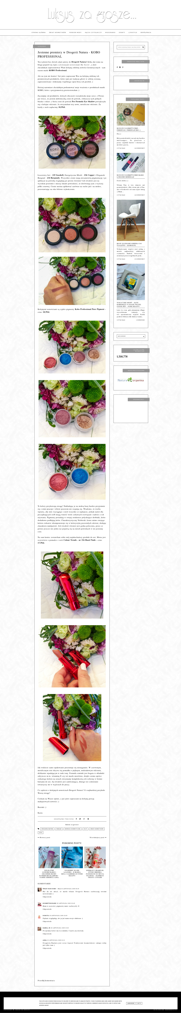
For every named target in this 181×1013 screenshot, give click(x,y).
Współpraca (146, 32)
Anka (45, 940)
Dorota (46, 915)
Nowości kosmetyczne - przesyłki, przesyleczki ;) (128, 129)
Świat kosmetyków (57, 32)
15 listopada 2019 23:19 (60, 928)
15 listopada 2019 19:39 (70, 888)
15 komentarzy (139, 259)
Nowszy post (44, 837)
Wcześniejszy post (97, 837)
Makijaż (58, 829)
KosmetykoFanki (49, 903)
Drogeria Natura (47, 829)
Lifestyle (133, 32)
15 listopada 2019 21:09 (58, 915)
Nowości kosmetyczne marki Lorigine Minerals (130, 176)
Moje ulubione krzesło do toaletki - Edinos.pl (129, 244)
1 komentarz (140, 320)
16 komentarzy (139, 148)
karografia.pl (171, 1009)
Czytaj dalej (121, 148)
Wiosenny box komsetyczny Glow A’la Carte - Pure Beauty (50, 873)
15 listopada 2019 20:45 (66, 903)
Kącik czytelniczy (93, 32)
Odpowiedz (47, 897)
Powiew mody (75, 32)
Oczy (85, 829)
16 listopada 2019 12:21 (56, 940)
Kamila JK (46, 928)
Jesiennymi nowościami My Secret (74, 64)
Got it (139, 1003)
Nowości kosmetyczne (72, 829)
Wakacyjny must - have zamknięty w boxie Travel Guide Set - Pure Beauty (129, 304)
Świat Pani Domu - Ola (52, 888)
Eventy (122, 32)
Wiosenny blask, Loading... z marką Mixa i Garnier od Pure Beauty (96, 873)
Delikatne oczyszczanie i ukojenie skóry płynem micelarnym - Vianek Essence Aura (73, 873)
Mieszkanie (110, 32)
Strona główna (39, 32)
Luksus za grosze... (23, 1009)
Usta (40, 832)
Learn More (130, 1003)
